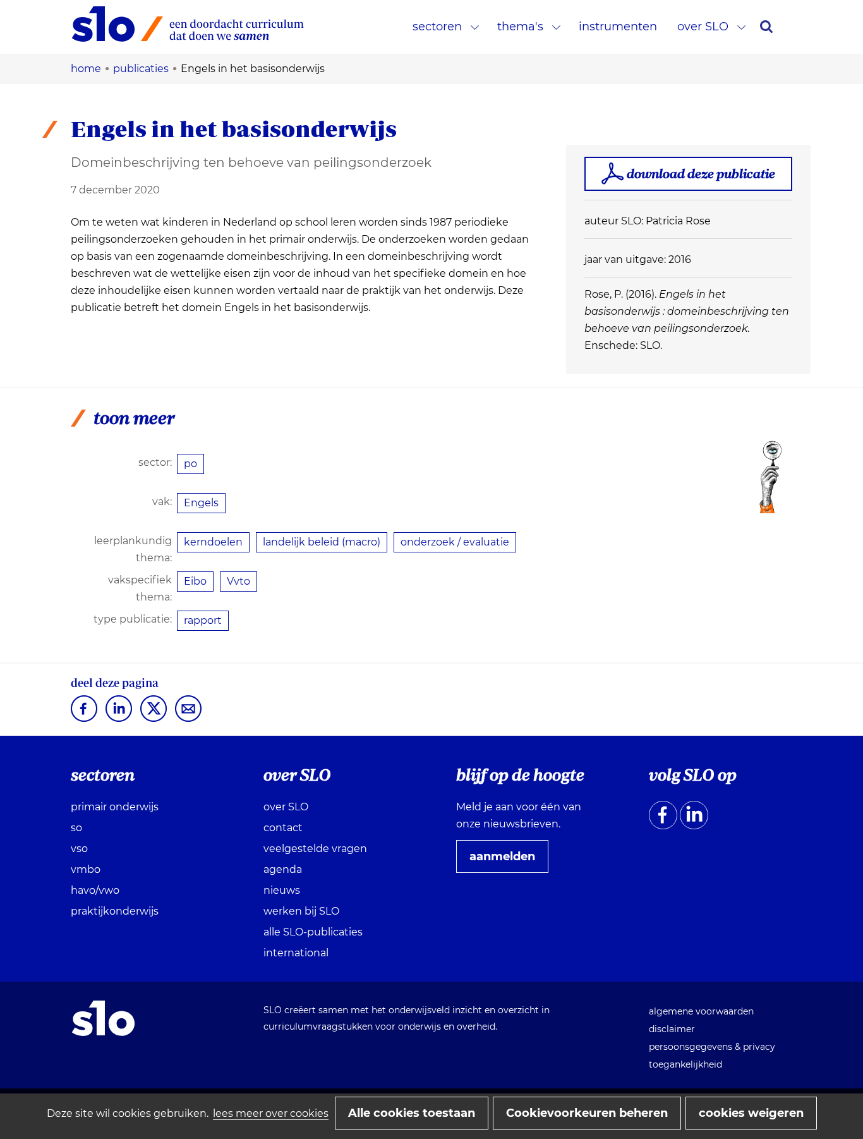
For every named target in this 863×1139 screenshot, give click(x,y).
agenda (282, 869)
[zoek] (766, 26)
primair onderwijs (115, 807)
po (190, 464)
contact (283, 828)
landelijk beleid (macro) (321, 542)
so (76, 828)
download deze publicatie (701, 173)
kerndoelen (213, 542)
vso (79, 849)
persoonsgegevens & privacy (712, 1046)
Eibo (195, 581)
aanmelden (507, 861)
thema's (520, 27)
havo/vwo (95, 890)
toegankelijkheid (685, 1064)
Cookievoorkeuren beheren (587, 1113)
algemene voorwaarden (701, 1011)
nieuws (281, 890)
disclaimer (672, 1029)
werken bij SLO (301, 911)
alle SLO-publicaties (313, 932)
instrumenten (618, 27)
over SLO (702, 27)
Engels (201, 503)
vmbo (85, 869)
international (296, 953)
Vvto (238, 581)
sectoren (437, 27)
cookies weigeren (751, 1113)
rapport (203, 620)
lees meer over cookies (271, 1113)
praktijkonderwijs (115, 911)
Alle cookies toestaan (411, 1113)
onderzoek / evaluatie (455, 542)
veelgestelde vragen (315, 849)
